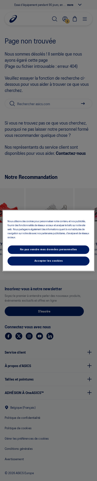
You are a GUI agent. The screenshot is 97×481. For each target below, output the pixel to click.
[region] (48, 240)
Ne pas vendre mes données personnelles (48, 249)
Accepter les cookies (48, 260)
